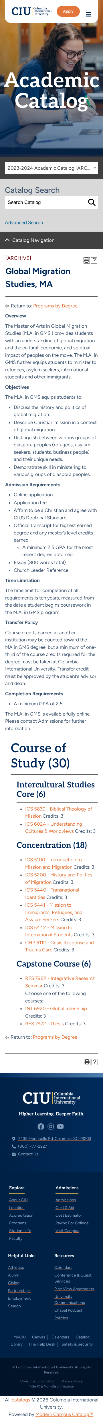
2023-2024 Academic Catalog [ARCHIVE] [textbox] (53, 168)
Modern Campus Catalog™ (64, 1414)
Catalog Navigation (33, 240)
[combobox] (51, 168)
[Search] (91, 202)
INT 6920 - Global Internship (56, 1008)
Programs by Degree (55, 306)
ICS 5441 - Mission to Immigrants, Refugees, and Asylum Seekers (53, 912)
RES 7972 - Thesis (44, 1023)
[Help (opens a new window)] (94, 260)
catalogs (21, 1400)
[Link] (32, 11)
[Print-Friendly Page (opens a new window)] (87, 260)
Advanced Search (24, 222)
